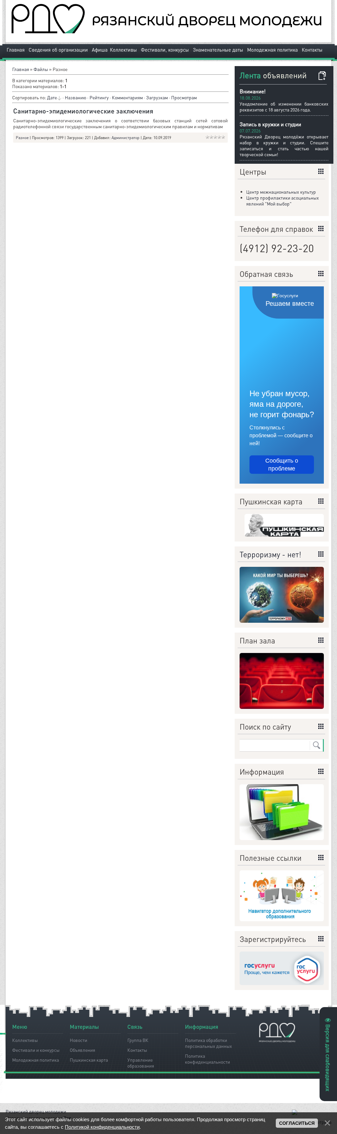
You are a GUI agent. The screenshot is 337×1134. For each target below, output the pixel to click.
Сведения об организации (58, 49)
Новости (78, 1040)
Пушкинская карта (89, 1060)
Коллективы (123, 49)
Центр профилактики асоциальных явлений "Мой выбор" (282, 200)
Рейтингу (99, 97)
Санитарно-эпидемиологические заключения (83, 111)
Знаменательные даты (218, 49)
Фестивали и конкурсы (36, 1050)
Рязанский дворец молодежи (36, 1111)
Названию (75, 97)
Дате (52, 97)
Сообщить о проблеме (281, 464)
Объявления (82, 1050)
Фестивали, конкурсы (165, 49)
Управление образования (140, 1062)
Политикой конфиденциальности (102, 1127)
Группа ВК (137, 1040)
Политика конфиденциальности (207, 1058)
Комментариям (127, 97)
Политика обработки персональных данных (208, 1042)
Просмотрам (184, 97)
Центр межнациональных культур (281, 192)
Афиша (100, 49)
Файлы (41, 69)
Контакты (312, 49)
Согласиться (297, 1123)
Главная (16, 49)
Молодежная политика (272, 49)
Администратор (126, 137)
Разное (22, 137)
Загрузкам (157, 97)
